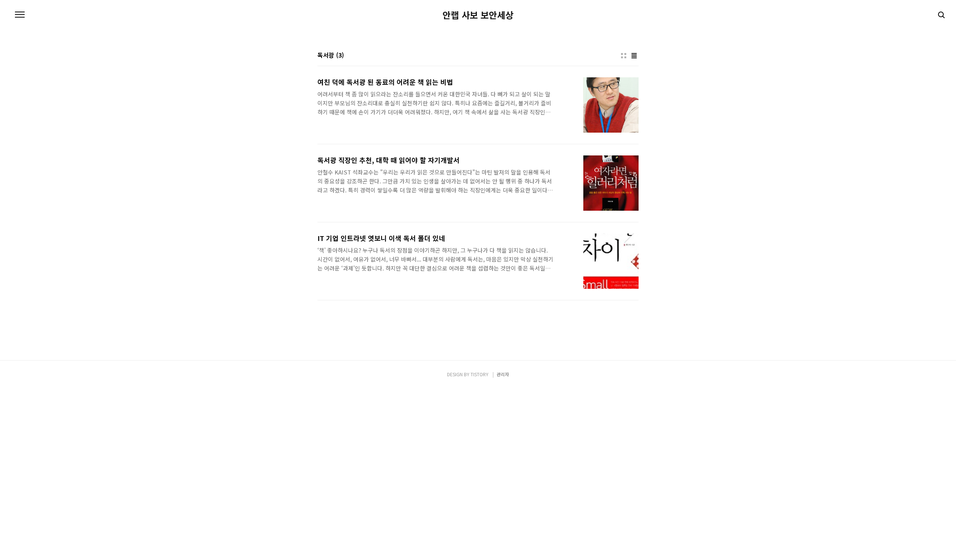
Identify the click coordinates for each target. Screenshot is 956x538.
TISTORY (479, 374)
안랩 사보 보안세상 (478, 14)
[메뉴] (19, 14)
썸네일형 (623, 55)
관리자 (503, 374)
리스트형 (634, 55)
